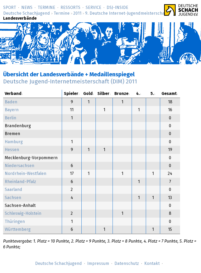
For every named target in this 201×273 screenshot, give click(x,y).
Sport (9, 8)
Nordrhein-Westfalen (25, 174)
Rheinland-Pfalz (20, 182)
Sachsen (13, 198)
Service (93, 8)
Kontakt (152, 263)
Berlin (10, 118)
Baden (11, 102)
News (26, 8)
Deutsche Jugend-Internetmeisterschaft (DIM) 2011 (70, 82)
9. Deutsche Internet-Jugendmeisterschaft (126, 13)
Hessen (12, 150)
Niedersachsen (19, 166)
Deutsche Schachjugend (26, 13)
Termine (46, 8)
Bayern (12, 110)
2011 (77, 13)
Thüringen (15, 222)
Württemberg (18, 229)
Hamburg (14, 142)
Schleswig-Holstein (23, 213)
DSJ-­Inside (117, 8)
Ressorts (70, 8)
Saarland (13, 190)
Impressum (98, 263)
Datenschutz (126, 263)
